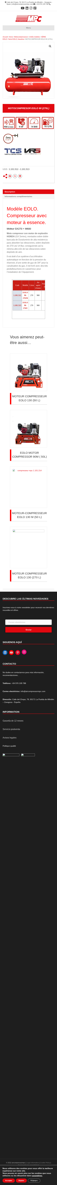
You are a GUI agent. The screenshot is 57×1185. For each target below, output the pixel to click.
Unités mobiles (34, 37)
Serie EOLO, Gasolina (16, 39)
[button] (50, 46)
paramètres (37, 1176)
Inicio (11, 37)
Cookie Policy (45, 1163)
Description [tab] (10, 192)
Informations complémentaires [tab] (18, 196)
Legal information (32, 1163)
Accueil (5, 37)
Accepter (8, 1181)
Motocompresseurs (21, 37)
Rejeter (21, 1181)
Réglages (34, 1181)
